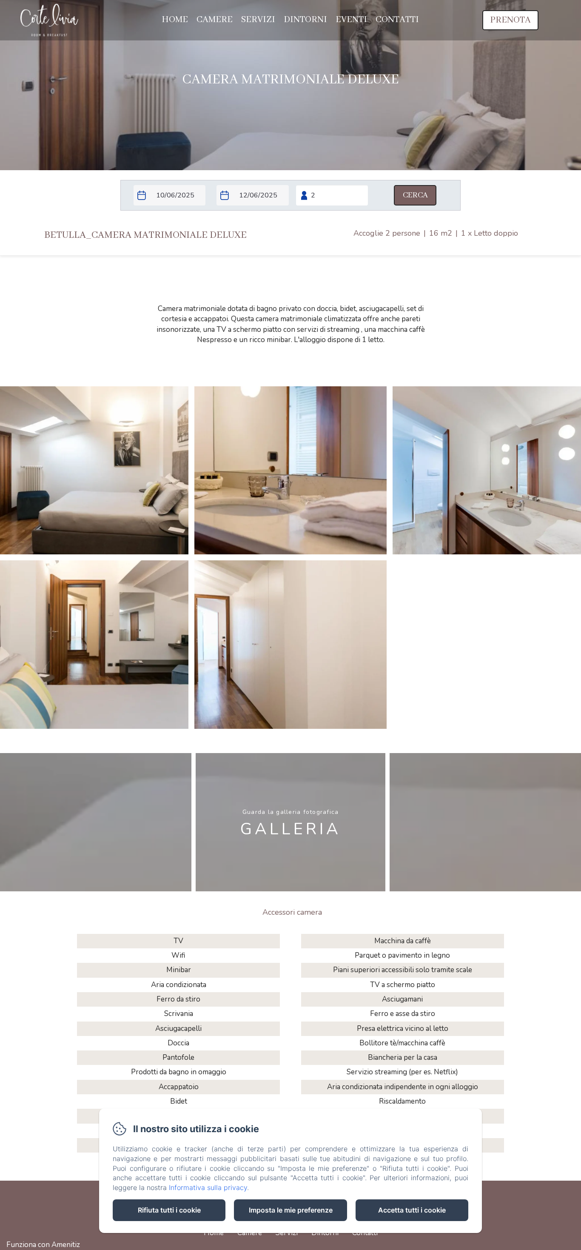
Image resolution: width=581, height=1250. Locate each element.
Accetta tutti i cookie (412, 1210)
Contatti (397, 20)
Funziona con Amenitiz (43, 1245)
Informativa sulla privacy (208, 1187)
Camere (215, 20)
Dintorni (305, 20)
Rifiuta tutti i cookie (169, 1210)
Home (175, 20)
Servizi (258, 20)
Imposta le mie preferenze (291, 1210)
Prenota (510, 20)
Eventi (351, 20)
